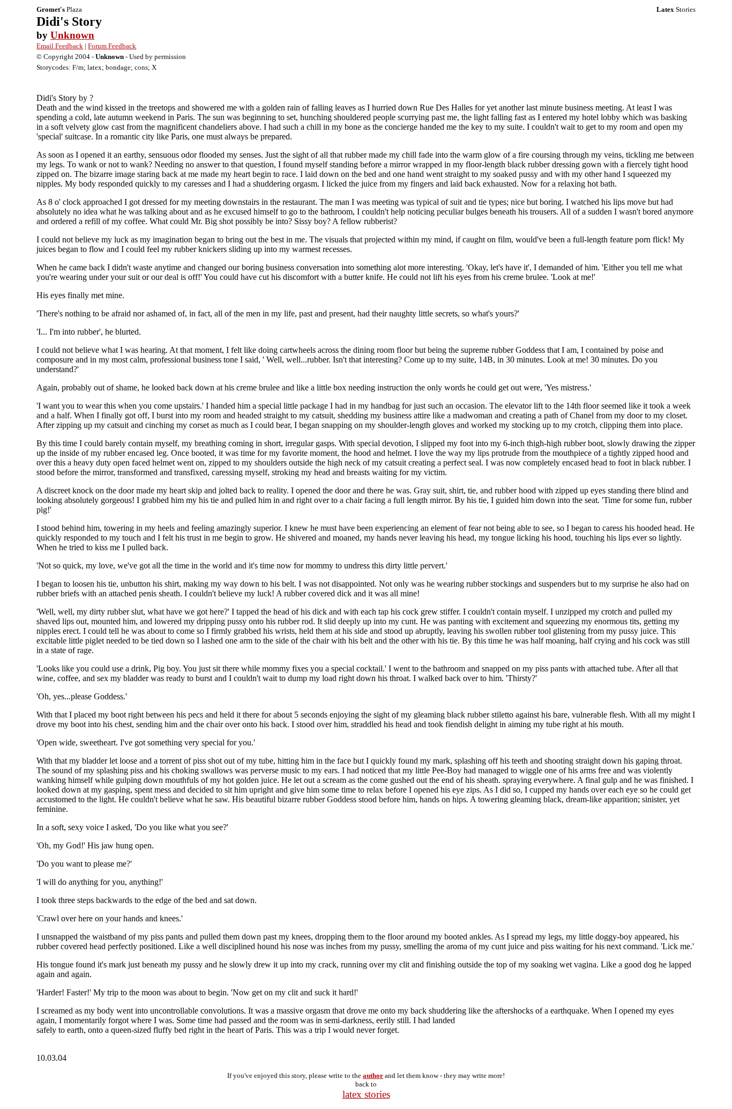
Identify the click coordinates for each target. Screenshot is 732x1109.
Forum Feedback (112, 46)
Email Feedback (59, 46)
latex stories (366, 1094)
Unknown (72, 35)
